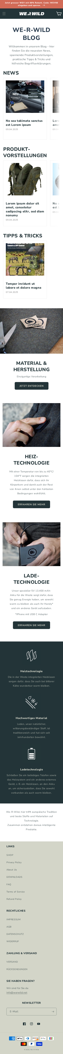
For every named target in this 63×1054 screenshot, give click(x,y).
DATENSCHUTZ (15, 934)
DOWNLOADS (14, 877)
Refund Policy (14, 899)
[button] (4, 13)
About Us (11, 869)
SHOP (9, 855)
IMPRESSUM (13, 919)
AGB (8, 926)
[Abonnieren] (52, 1011)
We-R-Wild (34, 1050)
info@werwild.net (16, 992)
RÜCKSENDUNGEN (16, 969)
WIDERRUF (12, 941)
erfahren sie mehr (31, 625)
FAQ (8, 884)
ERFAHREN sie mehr (31, 504)
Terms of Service (15, 891)
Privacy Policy (13, 862)
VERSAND (12, 961)
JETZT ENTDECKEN (32, 386)
